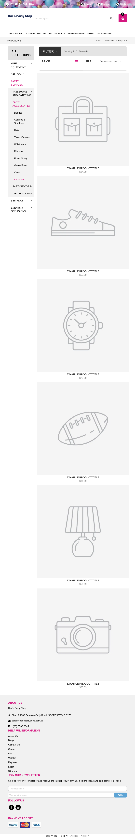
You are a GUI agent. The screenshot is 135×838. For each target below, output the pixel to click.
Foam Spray (20, 158)
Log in (88, 4)
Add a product (61, 114)
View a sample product (82, 114)
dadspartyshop (79, 836)
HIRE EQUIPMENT (18, 65)
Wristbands (20, 144)
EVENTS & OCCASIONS (18, 209)
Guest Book (20, 165)
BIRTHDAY (17, 200)
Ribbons (18, 151)
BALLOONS (17, 74)
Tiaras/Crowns (22, 137)
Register (105, 4)
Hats (16, 130)
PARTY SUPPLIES (17, 83)
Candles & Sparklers (19, 121)
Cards (17, 172)
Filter (49, 51)
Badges (18, 112)
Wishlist (124, 4)
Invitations (19, 179)
